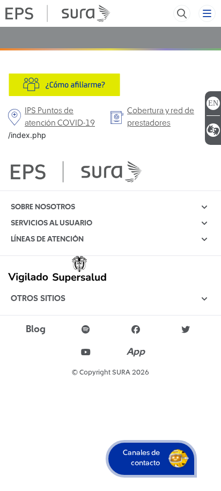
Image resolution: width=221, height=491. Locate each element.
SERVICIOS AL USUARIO (51, 223)
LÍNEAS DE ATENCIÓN (47, 239)
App (136, 352)
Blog (36, 329)
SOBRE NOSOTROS (43, 207)
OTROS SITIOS (38, 299)
